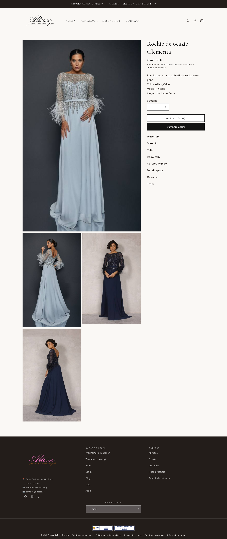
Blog (88, 478)
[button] (89, 21)
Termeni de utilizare (133, 535)
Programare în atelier (98, 452)
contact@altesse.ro (35, 491)
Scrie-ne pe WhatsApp (36, 487)
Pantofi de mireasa (159, 478)
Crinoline (154, 465)
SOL (88, 484)
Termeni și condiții (96, 459)
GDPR (89, 471)
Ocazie (152, 459)
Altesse (51, 535)
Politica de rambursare (82, 535)
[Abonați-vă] (137, 509)
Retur (89, 465)
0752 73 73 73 (32, 483)
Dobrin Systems (62, 535)
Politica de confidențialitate (108, 535)
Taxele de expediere (169, 64)
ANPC (89, 490)
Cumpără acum (176, 126)
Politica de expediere (154, 535)
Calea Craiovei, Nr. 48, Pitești (40, 479)
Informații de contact (177, 535)
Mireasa (153, 452)
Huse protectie (157, 471)
